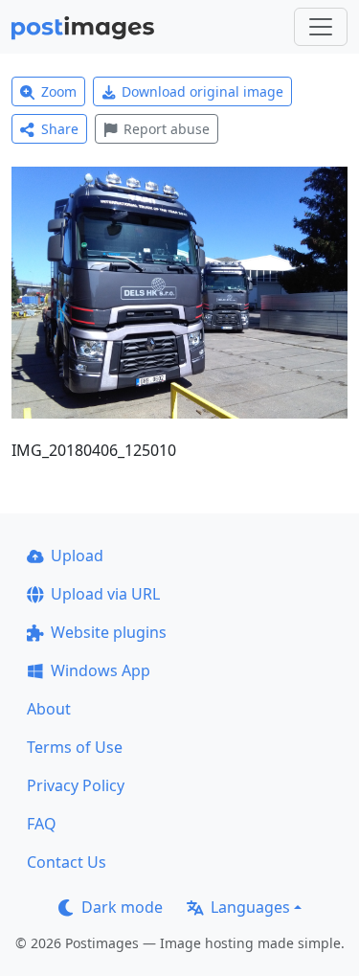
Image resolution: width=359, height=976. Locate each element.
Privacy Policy (75, 785)
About (49, 708)
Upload (77, 555)
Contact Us (66, 862)
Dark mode (122, 907)
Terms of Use (75, 747)
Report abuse (166, 129)
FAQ (41, 823)
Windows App (100, 670)
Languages (250, 907)
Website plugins (109, 632)
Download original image (202, 91)
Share (60, 129)
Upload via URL (105, 593)
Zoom (59, 91)
